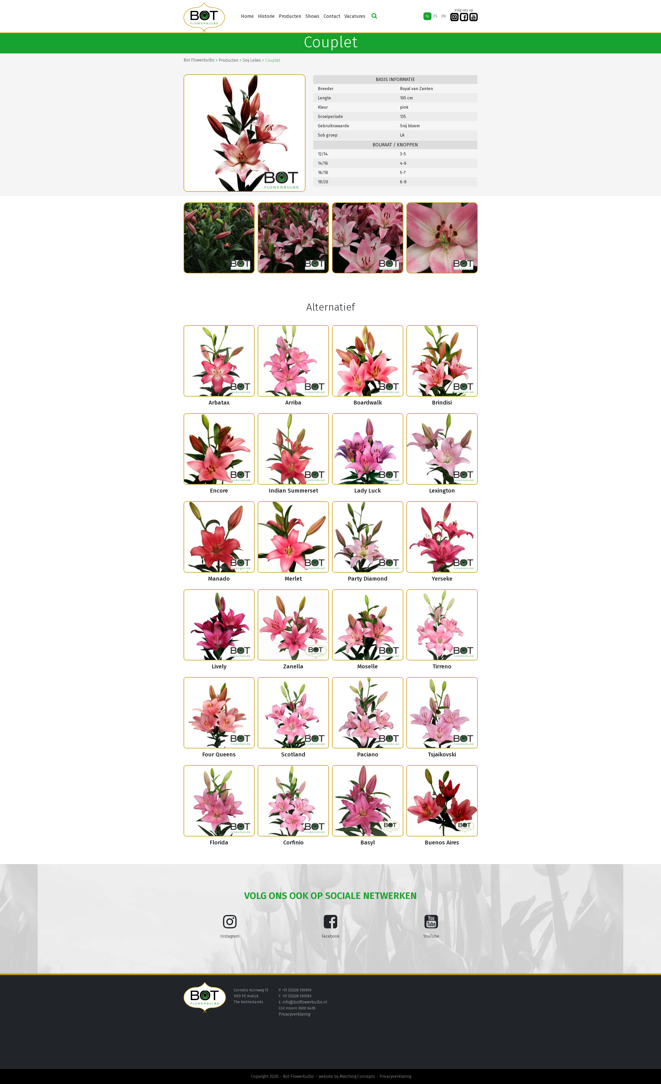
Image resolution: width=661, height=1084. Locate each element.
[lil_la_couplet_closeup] (442, 238)
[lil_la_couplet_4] (293, 238)
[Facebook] (464, 17)
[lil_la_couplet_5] (368, 238)
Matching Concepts (357, 1076)
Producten (290, 16)
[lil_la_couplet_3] (219, 238)
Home (247, 16)
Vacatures (354, 16)
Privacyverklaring (294, 1014)
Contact (332, 16)
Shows (312, 16)
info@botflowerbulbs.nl (304, 1002)
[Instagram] (454, 17)
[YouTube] (473, 17)
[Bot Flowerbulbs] (204, 18)
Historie (266, 16)
